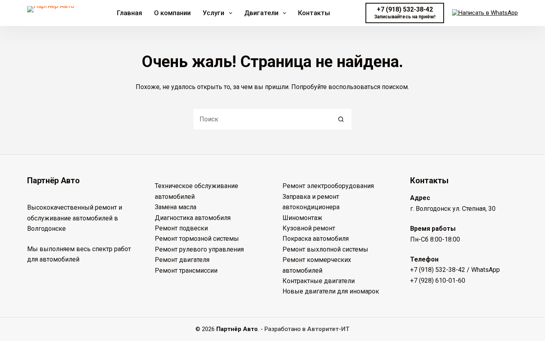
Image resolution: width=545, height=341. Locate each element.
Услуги (213, 13)
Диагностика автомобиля (193, 218)
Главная (129, 13)
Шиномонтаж (302, 218)
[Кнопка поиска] (341, 119)
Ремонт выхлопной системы (325, 249)
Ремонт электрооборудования (328, 186)
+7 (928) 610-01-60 (437, 280)
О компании (172, 13)
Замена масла (175, 207)
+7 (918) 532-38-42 (437, 270)
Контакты (314, 13)
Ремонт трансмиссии (186, 270)
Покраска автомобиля (315, 238)
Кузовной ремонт (308, 228)
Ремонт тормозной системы (197, 238)
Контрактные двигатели (318, 281)
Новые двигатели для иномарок (330, 291)
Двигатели (261, 13)
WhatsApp (485, 270)
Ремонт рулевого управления (199, 249)
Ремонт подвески (181, 228)
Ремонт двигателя (182, 260)
